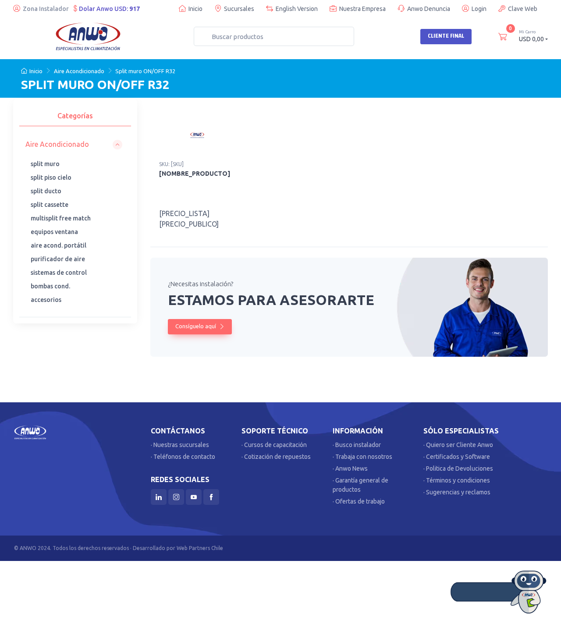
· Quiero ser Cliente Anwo (458, 444)
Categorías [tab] (75, 116)
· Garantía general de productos (360, 485)
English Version (297, 8)
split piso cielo (51, 177)
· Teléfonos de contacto (183, 456)
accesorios (46, 299)
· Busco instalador (357, 444)
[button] (73, 144)
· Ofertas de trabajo (359, 501)
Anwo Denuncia (428, 8)
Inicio (195, 8)
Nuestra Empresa (362, 8)
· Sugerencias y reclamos (456, 492)
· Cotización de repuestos (276, 456)
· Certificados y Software (456, 456)
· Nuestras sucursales (180, 444)
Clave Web (522, 8)
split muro (45, 163)
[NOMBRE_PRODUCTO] (194, 173)
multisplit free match (61, 218)
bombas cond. (50, 286)
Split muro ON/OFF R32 (145, 71)
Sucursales (239, 8)
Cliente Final (446, 36)
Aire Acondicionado (79, 71)
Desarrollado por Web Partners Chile (178, 548)
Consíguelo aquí (196, 326)
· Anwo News (350, 468)
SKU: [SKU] (171, 164)
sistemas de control (59, 272)
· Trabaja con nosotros (362, 456)
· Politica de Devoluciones (458, 468)
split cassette (49, 204)
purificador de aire (58, 259)
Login (479, 8)
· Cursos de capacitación (274, 444)
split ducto (46, 191)
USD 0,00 (531, 36)
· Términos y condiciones (456, 480)
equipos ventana (54, 231)
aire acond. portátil (58, 245)
